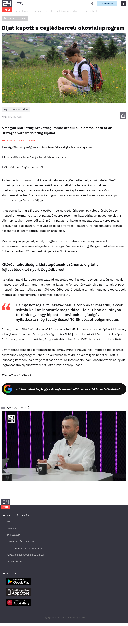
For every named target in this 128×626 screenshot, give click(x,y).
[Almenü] (20, 3)
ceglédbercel (44, 11)
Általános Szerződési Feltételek (25, 555)
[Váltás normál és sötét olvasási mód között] (92, 4)
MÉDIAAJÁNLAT (14, 561)
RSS (9, 521)
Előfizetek (107, 4)
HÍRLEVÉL (11, 528)
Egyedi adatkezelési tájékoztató (25, 548)
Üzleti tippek (15, 18)
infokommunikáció (70, 11)
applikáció (24, 11)
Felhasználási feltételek (21, 541)
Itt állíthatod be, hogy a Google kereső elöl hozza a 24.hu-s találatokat (68, 389)
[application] (64, 446)
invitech (93, 11)
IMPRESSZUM (13, 535)
